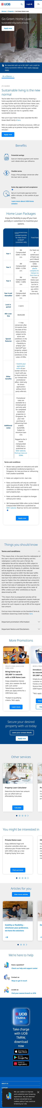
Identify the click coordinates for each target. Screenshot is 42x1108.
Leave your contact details (22, 733)
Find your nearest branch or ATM (24, 993)
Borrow (4, 11)
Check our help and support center (24, 968)
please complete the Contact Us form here (35, 271)
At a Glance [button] (7, 76)
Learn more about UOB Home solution (22, 202)
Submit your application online (21, 366)
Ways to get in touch (19, 981)
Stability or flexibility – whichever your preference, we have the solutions (16, 928)
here (18, 120)
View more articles (21, 894)
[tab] (21, 1084)
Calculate (17, 808)
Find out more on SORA (21, 454)
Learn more (16, 707)
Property (11, 11)
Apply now (8, 28)
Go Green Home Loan (22, 11)
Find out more (17, 870)
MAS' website (20, 451)
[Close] (38, 1092)
